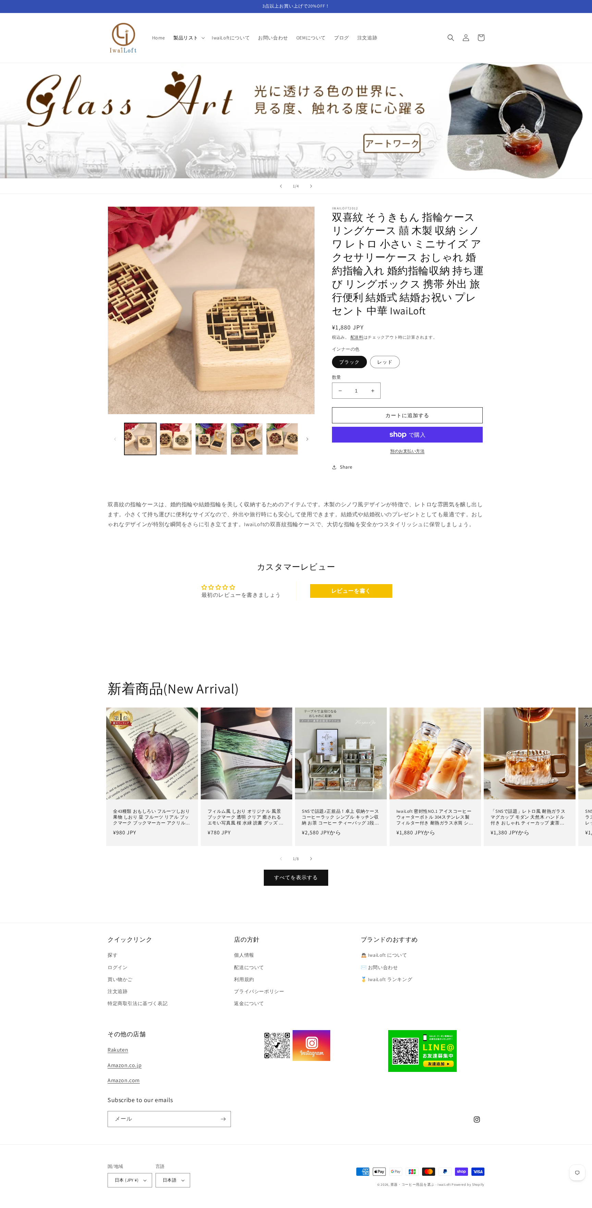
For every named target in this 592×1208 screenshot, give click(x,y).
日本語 (169, 1180)
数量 (336, 377)
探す (113, 955)
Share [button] (346, 467)
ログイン (117, 967)
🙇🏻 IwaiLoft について (384, 955)
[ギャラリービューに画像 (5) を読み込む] (282, 439)
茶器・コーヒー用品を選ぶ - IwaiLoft (421, 1184)
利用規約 (244, 979)
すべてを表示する (296, 877)
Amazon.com (124, 1080)
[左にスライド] (115, 439)
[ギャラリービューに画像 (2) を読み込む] (176, 439)
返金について (249, 1003)
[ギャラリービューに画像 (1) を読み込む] (140, 439)
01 (296, 120)
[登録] (223, 1119)
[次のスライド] (311, 186)
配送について (249, 967)
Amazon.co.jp (124, 1065)
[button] (188, 38)
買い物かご (120, 979)
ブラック (349, 362)
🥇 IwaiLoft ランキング (386, 979)
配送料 (356, 337)
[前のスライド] (280, 186)
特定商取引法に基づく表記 (138, 1003)
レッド (385, 362)
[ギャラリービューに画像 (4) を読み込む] (246, 439)
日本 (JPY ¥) (126, 1180)
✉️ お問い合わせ (379, 967)
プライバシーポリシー (259, 991)
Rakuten (118, 1049)
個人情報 (244, 955)
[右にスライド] (307, 439)
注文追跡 (117, 991)
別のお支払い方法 (407, 451)
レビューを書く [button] (351, 590)
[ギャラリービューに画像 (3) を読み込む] (211, 439)
